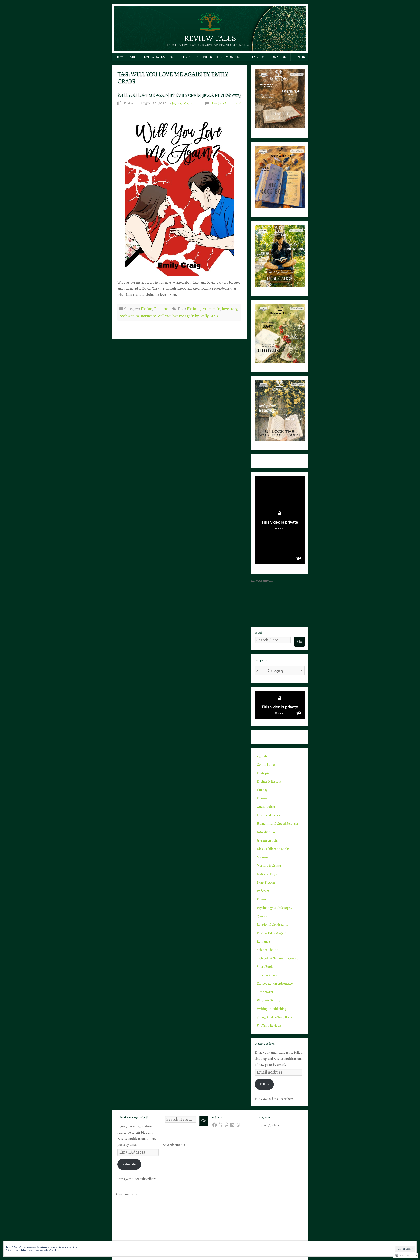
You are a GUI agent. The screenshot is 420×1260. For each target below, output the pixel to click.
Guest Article (266, 806)
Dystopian (264, 773)
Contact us (254, 57)
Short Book (265, 966)
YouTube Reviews (269, 1025)
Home (121, 57)
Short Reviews (267, 975)
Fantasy (262, 790)
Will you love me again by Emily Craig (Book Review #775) (179, 95)
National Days (267, 874)
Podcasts (263, 891)
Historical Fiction (269, 815)
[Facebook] (214, 1124)
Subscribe (129, 1164)
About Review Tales (147, 57)
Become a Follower (265, 1044)
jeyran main (210, 308)
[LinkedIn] (232, 1124)
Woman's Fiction (268, 1000)
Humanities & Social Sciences (278, 823)
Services (204, 57)
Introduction (266, 832)
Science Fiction (267, 949)
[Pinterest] (226, 1124)
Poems (261, 899)
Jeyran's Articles (268, 840)
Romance (161, 308)
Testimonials (228, 57)
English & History (269, 781)
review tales (129, 315)
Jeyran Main (182, 103)
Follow (264, 1084)
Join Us (299, 57)
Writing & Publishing (271, 1008)
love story (229, 308)
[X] (220, 1124)
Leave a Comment (226, 103)
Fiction (146, 308)
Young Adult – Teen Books (275, 1017)
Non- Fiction (266, 882)
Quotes (262, 916)
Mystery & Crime (269, 865)
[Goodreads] (238, 1124)
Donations (278, 57)
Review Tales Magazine (273, 933)
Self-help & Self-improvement (278, 958)
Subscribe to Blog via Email (132, 1117)
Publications (181, 57)
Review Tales (210, 38)
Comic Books (266, 764)
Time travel (265, 992)
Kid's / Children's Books (273, 848)
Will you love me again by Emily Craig (188, 315)
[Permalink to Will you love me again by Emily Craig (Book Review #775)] (179, 194)
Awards (262, 756)
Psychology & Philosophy (274, 907)
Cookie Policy (55, 1250)
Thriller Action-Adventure (275, 983)
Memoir (262, 857)
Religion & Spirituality (272, 924)
